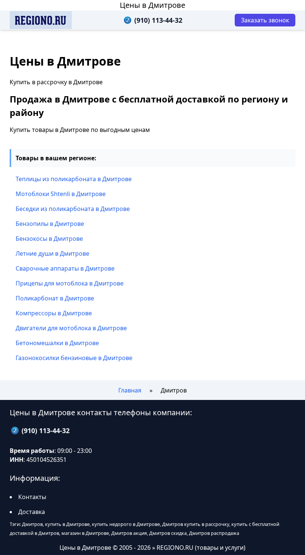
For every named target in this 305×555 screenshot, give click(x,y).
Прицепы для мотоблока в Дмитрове (69, 283)
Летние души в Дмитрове (52, 253)
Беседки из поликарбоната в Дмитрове (73, 209)
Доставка (31, 512)
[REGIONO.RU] (41, 20)
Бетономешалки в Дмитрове (57, 343)
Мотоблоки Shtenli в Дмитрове (61, 194)
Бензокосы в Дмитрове (49, 238)
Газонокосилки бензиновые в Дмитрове (74, 358)
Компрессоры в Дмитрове (54, 313)
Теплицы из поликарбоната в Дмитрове (74, 179)
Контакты (32, 497)
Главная (129, 390)
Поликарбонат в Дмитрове (55, 298)
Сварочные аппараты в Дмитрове (65, 268)
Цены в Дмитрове (152, 5)
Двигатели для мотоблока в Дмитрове (71, 328)
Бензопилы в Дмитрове (50, 224)
